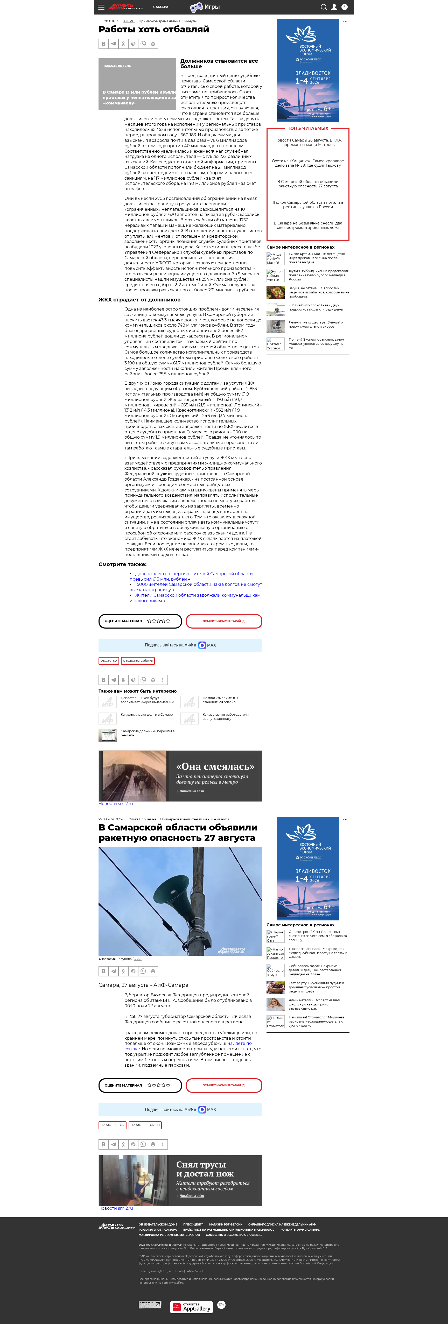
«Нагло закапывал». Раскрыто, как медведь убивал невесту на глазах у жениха (318, 953)
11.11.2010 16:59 (109, 21)
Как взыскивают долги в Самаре (147, 714)
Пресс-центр (193, 1224)
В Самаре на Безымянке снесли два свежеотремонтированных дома (308, 225)
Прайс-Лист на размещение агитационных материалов (229, 1229)
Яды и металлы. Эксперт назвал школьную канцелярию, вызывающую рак (314, 1004)
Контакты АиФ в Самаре (300, 1229)
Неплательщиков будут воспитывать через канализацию (147, 700)
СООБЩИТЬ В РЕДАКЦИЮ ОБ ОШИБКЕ (234, 1235)
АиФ (138, 959)
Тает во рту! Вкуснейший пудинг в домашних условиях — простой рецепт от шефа (316, 987)
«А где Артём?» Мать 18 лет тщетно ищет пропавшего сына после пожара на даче (317, 258)
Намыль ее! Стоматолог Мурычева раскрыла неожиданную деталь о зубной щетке (317, 1021)
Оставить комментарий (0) (224, 621)
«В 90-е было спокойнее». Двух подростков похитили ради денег (316, 307)
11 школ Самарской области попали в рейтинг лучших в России (308, 204)
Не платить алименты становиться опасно (220, 700)
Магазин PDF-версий (225, 1224)
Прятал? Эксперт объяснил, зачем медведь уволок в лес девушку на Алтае (316, 343)
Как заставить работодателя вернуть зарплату (226, 717)
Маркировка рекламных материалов (169, 1235)
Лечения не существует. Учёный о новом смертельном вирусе (316, 324)
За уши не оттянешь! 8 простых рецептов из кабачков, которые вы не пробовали (319, 292)
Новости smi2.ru (116, 803)
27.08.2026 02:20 (111, 819)
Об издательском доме (158, 1224)
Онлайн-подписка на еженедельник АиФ (282, 1224)
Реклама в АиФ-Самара (158, 1229)
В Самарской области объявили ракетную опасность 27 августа (308, 184)
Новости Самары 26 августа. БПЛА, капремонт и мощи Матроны (308, 142)
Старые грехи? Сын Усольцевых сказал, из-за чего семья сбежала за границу (318, 936)
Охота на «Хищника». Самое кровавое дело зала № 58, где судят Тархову (308, 163)
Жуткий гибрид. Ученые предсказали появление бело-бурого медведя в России (319, 275)
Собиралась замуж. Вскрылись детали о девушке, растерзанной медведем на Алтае (315, 970)
